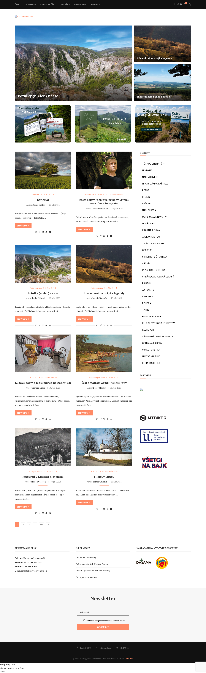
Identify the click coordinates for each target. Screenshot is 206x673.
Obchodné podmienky (86, 557)
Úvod (17, 4)
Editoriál (43, 200)
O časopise (30, 4)
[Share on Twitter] (43, 232)
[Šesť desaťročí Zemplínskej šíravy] (104, 353)
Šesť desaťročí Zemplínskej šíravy (104, 383)
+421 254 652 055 (32, 562)
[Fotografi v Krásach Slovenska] (43, 447)
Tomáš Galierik (100, 481)
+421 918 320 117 (31, 566)
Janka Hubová (38, 298)
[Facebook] (174, 7)
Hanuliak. (129, 658)
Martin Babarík (99, 298)
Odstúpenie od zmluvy (86, 577)
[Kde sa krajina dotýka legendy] (104, 264)
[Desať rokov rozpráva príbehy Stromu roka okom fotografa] (104, 170)
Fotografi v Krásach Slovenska (42, 476)
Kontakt (95, 4)
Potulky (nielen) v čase (43, 293)
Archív (64, 4)
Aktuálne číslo (48, 4)
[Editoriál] (43, 170)
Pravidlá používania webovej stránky (93, 570)
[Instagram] (178, 7)
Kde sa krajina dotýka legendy (104, 293)
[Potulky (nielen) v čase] (43, 264)
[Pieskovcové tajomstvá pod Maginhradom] (73, 63)
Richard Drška (38, 387)
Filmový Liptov (104, 476)
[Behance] (181, 7)
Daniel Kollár (38, 204)
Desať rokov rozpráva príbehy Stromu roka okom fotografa (104, 201)
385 (41, 524)
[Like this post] (36, 232)
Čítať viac (22, 226)
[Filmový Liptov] (104, 447)
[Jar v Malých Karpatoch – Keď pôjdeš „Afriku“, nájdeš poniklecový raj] (162, 44)
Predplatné (80, 4)
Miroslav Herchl (38, 481)
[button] (20, 63)
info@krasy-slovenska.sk (34, 570)
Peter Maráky (99, 387)
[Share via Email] (50, 232)
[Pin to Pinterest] (46, 232)
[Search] (189, 4)
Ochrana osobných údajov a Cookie (92, 564)
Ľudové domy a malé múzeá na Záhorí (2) (43, 383)
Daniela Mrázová (100, 208)
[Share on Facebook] (39, 232)
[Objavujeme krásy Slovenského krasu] (162, 82)
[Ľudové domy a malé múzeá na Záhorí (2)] (43, 353)
